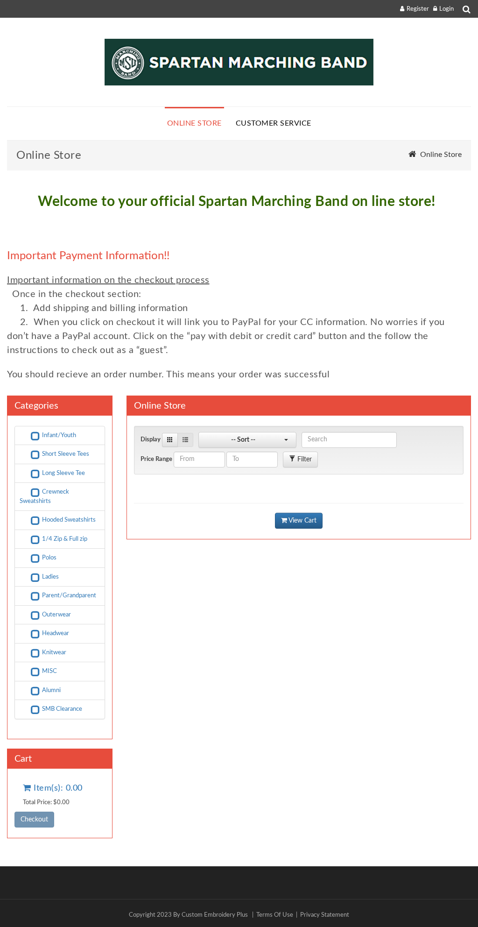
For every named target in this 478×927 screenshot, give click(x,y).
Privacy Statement (324, 915)
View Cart (301, 520)
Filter (303, 459)
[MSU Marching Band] (239, 62)
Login (446, 9)
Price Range (156, 459)
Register (418, 9)
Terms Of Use (274, 915)
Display (151, 440)
